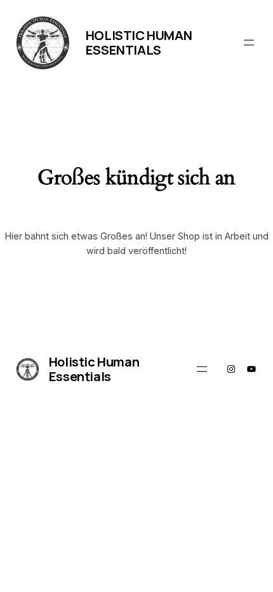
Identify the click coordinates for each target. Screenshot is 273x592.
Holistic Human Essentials (139, 42)
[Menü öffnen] (248, 42)
